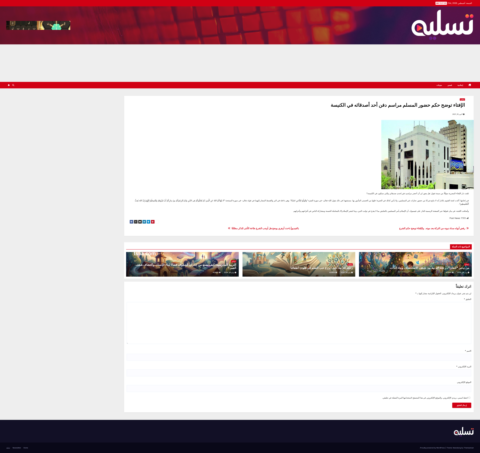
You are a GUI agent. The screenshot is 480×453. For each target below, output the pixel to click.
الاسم (468, 351)
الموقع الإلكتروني (464, 382)
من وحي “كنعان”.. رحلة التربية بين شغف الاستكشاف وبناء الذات (429, 268)
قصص (450, 85)
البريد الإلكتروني (463, 366)
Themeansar (469, 448)
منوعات (439, 85)
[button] (13, 85)
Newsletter (17, 448)
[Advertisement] (240, 63)
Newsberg (457, 448)
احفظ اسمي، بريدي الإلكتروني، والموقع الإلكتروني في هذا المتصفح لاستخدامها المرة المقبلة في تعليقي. (425, 397)
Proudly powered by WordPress (432, 448)
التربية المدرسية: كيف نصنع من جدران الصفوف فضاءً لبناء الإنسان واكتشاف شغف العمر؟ (186, 266)
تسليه (8, 448)
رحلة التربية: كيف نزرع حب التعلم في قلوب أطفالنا (321, 268)
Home (26, 448)
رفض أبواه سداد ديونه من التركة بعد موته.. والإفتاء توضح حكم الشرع (432, 228)
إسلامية (460, 85)
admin (449, 272)
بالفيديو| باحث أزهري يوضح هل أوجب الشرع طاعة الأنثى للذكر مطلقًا (265, 228)
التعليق (467, 299)
